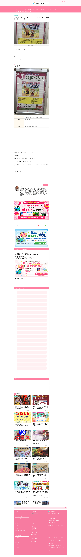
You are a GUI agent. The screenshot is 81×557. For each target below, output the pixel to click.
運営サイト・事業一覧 (18, 9)
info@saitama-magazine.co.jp (56, 520)
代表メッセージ (43, 9)
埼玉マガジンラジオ (19, 528)
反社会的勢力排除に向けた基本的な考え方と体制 (31, 9)
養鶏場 (17, 547)
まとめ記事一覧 (19, 516)
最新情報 (18, 537)
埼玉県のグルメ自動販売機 (21, 530)
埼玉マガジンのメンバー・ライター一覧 (58, 7)
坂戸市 (21, 296)
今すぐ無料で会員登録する (20, 278)
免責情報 (55, 9)
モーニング (18, 523)
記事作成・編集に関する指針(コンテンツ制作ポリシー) (23, 11)
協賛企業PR (18, 525)
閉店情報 (18, 542)
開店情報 (18, 544)
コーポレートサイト (54, 522)
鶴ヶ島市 (21, 300)
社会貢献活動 (50, 9)
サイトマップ (33, 520)
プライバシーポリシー (37, 7)
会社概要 (24, 7)
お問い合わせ (29, 7)
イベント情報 (15, 15)
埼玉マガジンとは (17, 7)
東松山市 (21, 292)
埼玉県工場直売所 (19, 535)
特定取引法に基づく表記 (46, 7)
